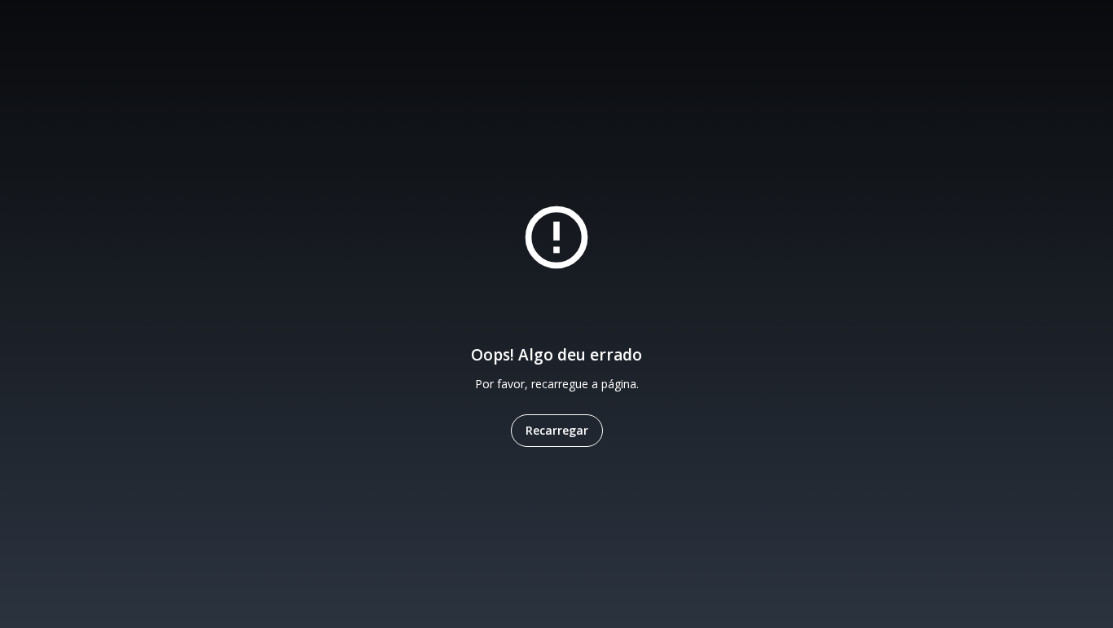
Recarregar (557, 430)
